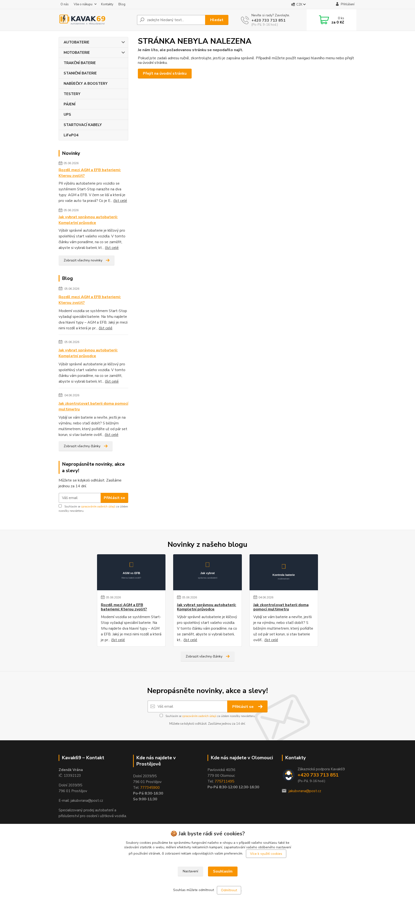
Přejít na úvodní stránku (165, 73)
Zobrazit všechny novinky (83, 260)
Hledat (216, 20)
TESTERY (72, 93)
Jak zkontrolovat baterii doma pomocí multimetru (93, 406)
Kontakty (107, 4)
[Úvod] (96, 20)
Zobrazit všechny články (82, 446)
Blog (121, 4)
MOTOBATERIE (77, 52)
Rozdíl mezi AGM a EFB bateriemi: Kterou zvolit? (90, 172)
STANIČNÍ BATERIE (80, 73)
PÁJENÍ (69, 104)
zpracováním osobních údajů (98, 506)
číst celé (120, 200)
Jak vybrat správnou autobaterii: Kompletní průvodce (88, 219)
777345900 (150, 787)
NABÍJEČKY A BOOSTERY (86, 83)
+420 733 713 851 (268, 20)
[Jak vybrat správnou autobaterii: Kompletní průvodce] (207, 572)
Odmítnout (229, 890)
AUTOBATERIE (76, 42)
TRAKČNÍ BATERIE (80, 62)
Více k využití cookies (266, 853)
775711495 (224, 781)
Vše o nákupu (83, 4)
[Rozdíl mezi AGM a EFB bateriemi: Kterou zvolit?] (131, 572)
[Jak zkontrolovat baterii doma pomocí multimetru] (284, 572)
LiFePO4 (71, 135)
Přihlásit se (114, 497)
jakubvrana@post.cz (305, 791)
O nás (65, 4)
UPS (67, 114)
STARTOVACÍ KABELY (83, 124)
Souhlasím (222, 871)
